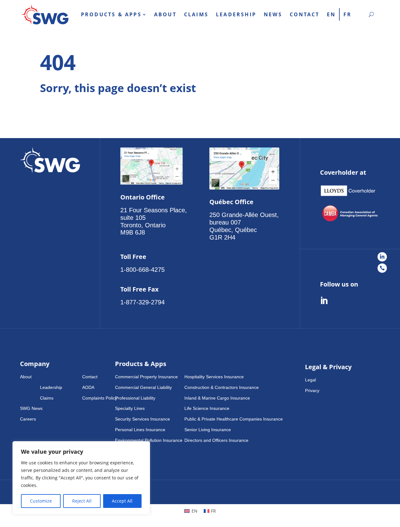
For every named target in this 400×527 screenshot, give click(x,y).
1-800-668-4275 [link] (142, 269)
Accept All (122, 501)
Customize (41, 501)
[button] (51, 377)
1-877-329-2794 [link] (142, 302)
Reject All (82, 501)
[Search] (371, 14)
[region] (81, 477)
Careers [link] (28, 418)
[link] (45, 14)
